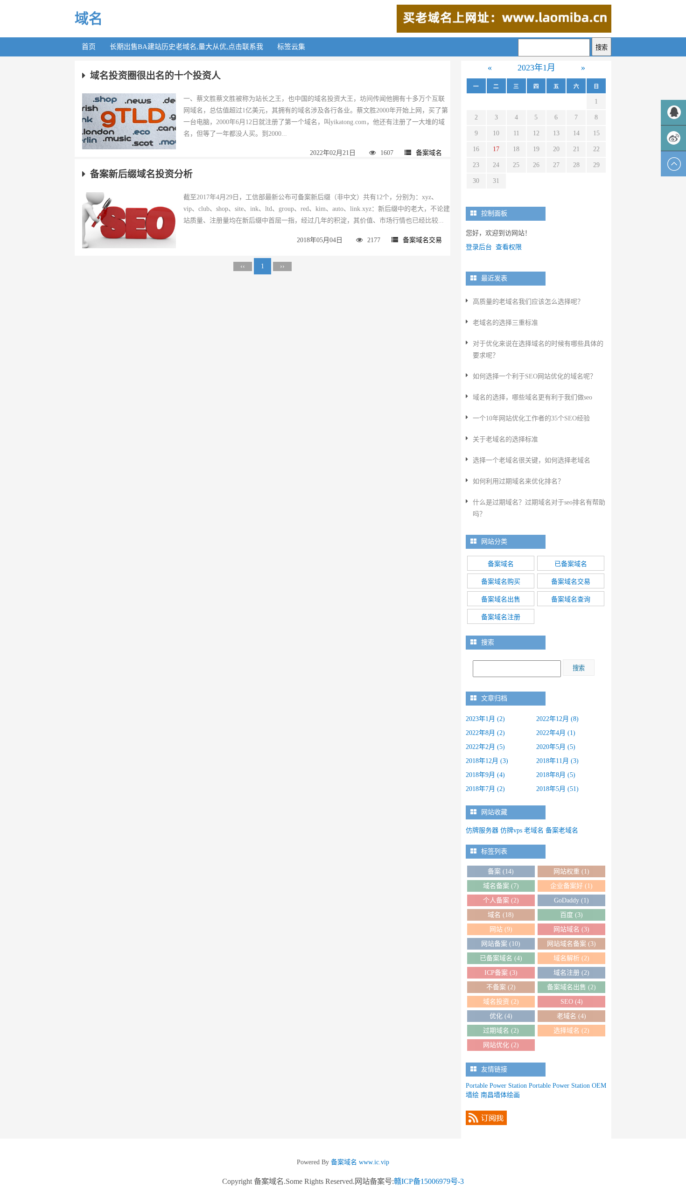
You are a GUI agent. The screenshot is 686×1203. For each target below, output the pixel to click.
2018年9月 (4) (485, 774)
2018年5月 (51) (557, 788)
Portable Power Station (496, 1085)
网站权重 (571, 871)
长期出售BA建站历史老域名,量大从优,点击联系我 (186, 46)
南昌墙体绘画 (500, 1094)
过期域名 (501, 1030)
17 (496, 149)
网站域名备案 (571, 943)
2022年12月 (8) (557, 718)
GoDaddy (571, 900)
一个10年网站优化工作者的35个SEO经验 (531, 418)
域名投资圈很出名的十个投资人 (155, 75)
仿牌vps (511, 830)
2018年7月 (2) (485, 788)
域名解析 (571, 958)
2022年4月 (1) (555, 732)
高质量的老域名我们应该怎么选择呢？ (528, 301)
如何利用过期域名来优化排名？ (518, 481)
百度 (571, 914)
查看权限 (509, 247)
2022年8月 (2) (485, 732)
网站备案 (500, 943)
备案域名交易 (422, 240)
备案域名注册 (500, 617)
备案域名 (429, 152)
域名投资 (501, 1001)
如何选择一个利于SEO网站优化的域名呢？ (534, 376)
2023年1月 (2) (485, 718)
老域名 (534, 830)
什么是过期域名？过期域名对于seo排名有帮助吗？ (539, 508)
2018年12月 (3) (487, 760)
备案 (501, 871)
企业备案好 (571, 885)
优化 (501, 1016)
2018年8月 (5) (555, 774)
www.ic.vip (374, 1162)
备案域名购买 (500, 581)
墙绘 (472, 1094)
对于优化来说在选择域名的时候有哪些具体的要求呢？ (538, 349)
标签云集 (291, 46)
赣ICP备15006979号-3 (429, 1181)
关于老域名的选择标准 (505, 439)
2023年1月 (536, 67)
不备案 (501, 987)
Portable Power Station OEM (567, 1085)
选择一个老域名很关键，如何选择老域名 (531, 460)
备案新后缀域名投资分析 (141, 174)
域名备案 (501, 885)
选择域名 (571, 1030)
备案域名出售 (500, 599)
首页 (89, 46)
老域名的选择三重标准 (505, 322)
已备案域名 (570, 563)
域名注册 (571, 972)
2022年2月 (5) (485, 746)
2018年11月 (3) (557, 760)
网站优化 (501, 1045)
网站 (501, 929)
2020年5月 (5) (555, 746)
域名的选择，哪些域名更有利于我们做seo (532, 397)
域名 (89, 18)
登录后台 (479, 247)
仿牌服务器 (482, 830)
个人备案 (501, 900)
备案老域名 (562, 830)
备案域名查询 (570, 599)
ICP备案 (501, 972)
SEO (571, 1001)
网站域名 (571, 929)
